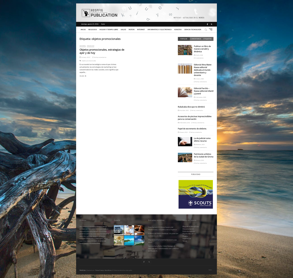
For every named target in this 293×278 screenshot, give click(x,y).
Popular (183, 39)
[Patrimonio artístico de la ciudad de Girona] (185, 154)
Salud (123, 29)
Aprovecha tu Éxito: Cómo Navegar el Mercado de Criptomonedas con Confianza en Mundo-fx (163, 248)
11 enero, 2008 (199, 79)
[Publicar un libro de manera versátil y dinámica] (185, 46)
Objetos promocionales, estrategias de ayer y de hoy (102, 51)
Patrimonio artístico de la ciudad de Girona (203, 155)
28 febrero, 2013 (200, 144)
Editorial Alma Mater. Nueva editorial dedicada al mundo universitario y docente (203, 69)
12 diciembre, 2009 (200, 97)
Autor (103, 24)
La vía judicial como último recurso (202, 139)
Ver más (86, 76)
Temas (185, 241)
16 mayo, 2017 (85, 57)
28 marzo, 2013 (199, 160)
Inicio (83, 29)
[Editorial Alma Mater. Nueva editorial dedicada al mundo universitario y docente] (185, 65)
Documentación (188, 229)
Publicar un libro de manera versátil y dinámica (202, 49)
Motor (131, 29)
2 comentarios (199, 58)
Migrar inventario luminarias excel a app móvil (162, 241)
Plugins (185, 236)
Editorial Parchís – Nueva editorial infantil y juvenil (203, 91)
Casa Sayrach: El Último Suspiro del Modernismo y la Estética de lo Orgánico (162, 228)
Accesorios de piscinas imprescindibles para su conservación (195, 117)
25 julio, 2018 (199, 55)
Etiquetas (207, 39)
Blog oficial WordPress (191, 226)
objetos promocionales (89, 61)
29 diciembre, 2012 (184, 122)
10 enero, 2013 (183, 132)
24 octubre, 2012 (184, 110)
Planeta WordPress (189, 234)
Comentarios (195, 39)
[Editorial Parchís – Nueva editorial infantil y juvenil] (185, 88)
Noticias (82, 270)
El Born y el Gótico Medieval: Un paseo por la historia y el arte (163, 234)
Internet (141, 29)
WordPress (108, 270)
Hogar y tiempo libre (108, 29)
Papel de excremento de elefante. (192, 128)
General (83, 46)
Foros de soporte (189, 231)
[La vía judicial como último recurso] (185, 138)
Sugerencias (187, 238)
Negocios (92, 29)
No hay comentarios (100, 57)
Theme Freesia (99, 270)
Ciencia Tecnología (192, 29)
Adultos (177, 29)
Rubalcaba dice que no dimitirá (191, 107)
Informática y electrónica (160, 29)
